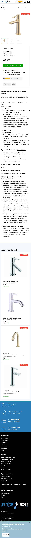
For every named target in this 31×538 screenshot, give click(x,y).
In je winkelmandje (14, 65)
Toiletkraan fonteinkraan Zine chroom (12, 318)
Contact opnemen (6, 521)
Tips (2, 497)
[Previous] (3, 25)
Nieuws (3, 495)
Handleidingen (5, 493)
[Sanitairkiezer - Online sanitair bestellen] (7, 2)
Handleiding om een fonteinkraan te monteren (14, 173)
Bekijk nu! (6, 534)
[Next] (27, 25)
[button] (25, 2)
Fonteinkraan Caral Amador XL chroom (12, 391)
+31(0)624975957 (7, 518)
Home (2, 5)
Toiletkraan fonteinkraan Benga (10, 281)
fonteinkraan (21, 150)
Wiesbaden (10, 52)
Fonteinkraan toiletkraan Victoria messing (13, 355)
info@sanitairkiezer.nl (9, 516)
